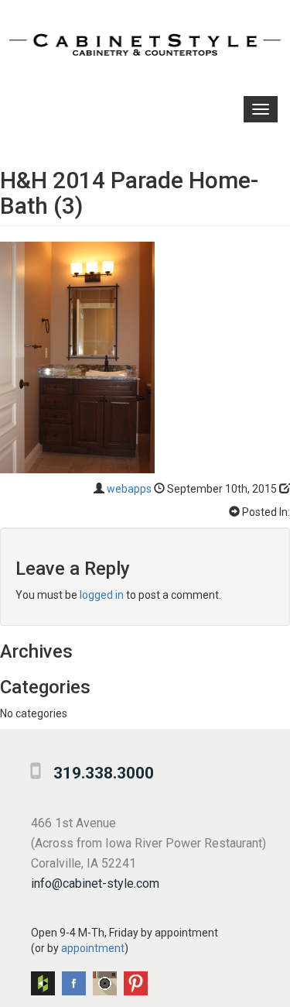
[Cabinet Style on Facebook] (74, 983)
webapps (129, 489)
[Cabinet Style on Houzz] (43, 983)
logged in (102, 595)
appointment (93, 948)
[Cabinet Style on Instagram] (105, 983)
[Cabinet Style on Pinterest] (136, 983)
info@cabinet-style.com (95, 883)
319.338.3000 (103, 773)
